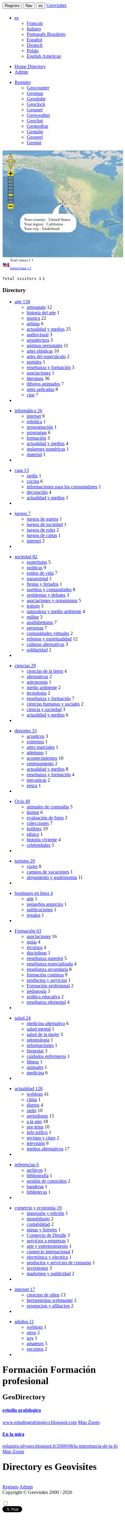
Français (35, 23)
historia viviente (42, 839)
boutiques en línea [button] (34, 893)
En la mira (13, 1434)
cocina (33, 481)
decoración (37, 492)
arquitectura (38, 340)
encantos (35, 1349)
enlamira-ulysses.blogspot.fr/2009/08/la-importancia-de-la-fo (60, 1446)
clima (32, 1099)
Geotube (35, 131)
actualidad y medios (46, 329)
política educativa (43, 996)
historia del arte (41, 312)
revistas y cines (41, 1137)
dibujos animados (43, 383)
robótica (34, 421)
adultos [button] (24, 1321)
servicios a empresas (46, 1240)
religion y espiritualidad (49, 638)
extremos (35, 741)
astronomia (37, 682)
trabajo (33, 606)
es (41, 5)
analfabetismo (40, 622)
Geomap (35, 93)
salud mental (39, 1028)
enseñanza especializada (50, 963)
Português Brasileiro (46, 34)
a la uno (34, 1121)
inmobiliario (38, 1218)
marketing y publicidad (49, 1273)
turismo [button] (25, 861)
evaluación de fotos (45, 817)
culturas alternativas (45, 644)
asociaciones (39, 372)
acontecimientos (42, 758)
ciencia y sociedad (44, 709)
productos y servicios (47, 980)
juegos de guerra (42, 519)
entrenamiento (40, 763)
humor (33, 812)
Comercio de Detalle (46, 1235)
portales (34, 362)
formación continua (45, 974)
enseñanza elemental (46, 1002)
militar (33, 616)
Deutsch (34, 45)
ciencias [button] (25, 665)
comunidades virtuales (48, 633)
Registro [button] (23, 82)
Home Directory (30, 66)
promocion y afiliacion (48, 1305)
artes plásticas (40, 351)
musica (33, 318)
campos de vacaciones (48, 871)
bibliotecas (37, 1192)
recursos (34, 947)
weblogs (35, 1094)
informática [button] (28, 410)
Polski (33, 50)
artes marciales (41, 747)
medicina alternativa (46, 1023)
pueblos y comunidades (49, 589)
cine (31, 394)
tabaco (33, 834)
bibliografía (38, 1175)
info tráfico (37, 1132)
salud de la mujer (43, 1034)
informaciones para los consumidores (62, 486)
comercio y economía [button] (38, 1207)
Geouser (35, 109)
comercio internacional (48, 1251)
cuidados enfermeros (46, 1056)
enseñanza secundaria (47, 969)
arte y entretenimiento (47, 1246)
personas (35, 627)
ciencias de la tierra (45, 671)
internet (34, 416)
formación (36, 438)
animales (35, 1067)
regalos (33, 915)
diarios (33, 1105)
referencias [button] (27, 1164)
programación (40, 427)
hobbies (34, 828)
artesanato (36, 307)
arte (30, 898)
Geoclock (36, 104)
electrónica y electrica (47, 1257)
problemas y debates (46, 595)
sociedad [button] (26, 556)
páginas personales (44, 345)
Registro (12, 5)
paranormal (37, 578)
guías (32, 941)
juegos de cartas (42, 535)
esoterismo (37, 562)
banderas (35, 1186)
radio (31, 1110)
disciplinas (37, 952)
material (34, 454)
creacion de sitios (43, 1294)
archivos (35, 1170)
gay (30, 1338)
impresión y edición (45, 1213)
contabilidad (38, 1224)
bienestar (35, 1050)
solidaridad (37, 649)
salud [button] (23, 1018)
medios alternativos (45, 1148)
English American (44, 56)
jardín (32, 475)
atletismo (35, 752)
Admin (21, 72)
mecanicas (36, 780)
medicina (35, 1072)
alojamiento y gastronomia (52, 877)
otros (31, 1332)
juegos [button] (23, 513)
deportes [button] (26, 730)
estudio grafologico (21, 1410)
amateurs (35, 1343)
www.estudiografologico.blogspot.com (39, 1422)
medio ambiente (42, 687)
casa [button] (22, 470)
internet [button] (25, 1289)
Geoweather (38, 115)
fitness (33, 1061)
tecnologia (36, 693)
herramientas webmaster (50, 1300)
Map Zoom (89, 1422)
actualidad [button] (28, 1088)
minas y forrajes (42, 1229)
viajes (32, 866)
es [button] (17, 17)
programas (37, 432)
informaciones (40, 1045)
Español (34, 39)
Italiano (34, 28)
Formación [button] (28, 931)
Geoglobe (36, 98)
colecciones (38, 823)
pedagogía (36, 991)
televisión (36, 1143)
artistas (33, 323)
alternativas (37, 676)
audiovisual (38, 334)
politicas (34, 567)
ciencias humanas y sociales (53, 704)
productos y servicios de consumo (59, 1262)
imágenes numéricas (46, 449)
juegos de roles (41, 529)
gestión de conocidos (47, 1181)
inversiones (37, 1268)
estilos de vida (40, 573)
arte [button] (22, 301)
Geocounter (38, 87)
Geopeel (35, 137)
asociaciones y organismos (52, 600)
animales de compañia (48, 806)
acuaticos (35, 736)
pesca (32, 785)
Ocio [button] (22, 801)
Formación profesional (48, 985)
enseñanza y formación (49, 367)
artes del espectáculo (46, 356)
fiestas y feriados (43, 584)
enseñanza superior (45, 958)
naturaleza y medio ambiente (54, 611)
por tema (35, 1126)
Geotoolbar (37, 126)
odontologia (38, 1039)
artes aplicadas (40, 389)
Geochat (35, 120)
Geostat (34, 142)
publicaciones (40, 909)
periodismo (37, 1115)
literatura (35, 378)
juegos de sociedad (45, 524)
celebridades (38, 845)
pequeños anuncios (45, 904)
